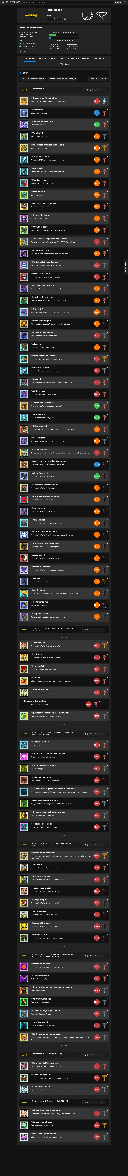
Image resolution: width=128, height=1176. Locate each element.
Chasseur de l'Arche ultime (44, 98)
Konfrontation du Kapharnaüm (46, 1034)
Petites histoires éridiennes (45, 262)
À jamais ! (36, 578)
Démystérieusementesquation (46, 1110)
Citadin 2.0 (37, 309)
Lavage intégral (39, 899)
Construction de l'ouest (43, 853)
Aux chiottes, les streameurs (45, 543)
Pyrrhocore (37, 654)
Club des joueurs (78, 58)
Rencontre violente (41, 964)
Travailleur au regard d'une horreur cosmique (53, 789)
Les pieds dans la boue (43, 297)
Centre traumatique (41, 999)
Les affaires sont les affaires (45, 485)
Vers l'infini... (38, 133)
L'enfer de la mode (40, 156)
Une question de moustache (45, 496)
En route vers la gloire (42, 121)
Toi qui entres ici (40, 1022)
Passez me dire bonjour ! (35, 701)
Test (62, 58)
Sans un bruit (38, 414)
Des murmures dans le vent (45, 800)
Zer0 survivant (39, 391)
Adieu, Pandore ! (40, 473)
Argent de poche (40, 689)
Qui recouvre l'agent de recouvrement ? (50, 713)
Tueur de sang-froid (41, 888)
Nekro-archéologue (41, 320)
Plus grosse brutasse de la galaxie (48, 145)
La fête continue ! (40, 742)
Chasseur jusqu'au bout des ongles (48, 812)
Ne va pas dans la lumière (44, 203)
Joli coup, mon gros (41, 777)
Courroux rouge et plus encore (46, 1010)
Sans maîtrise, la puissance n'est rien (49, 238)
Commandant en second (43, 356)
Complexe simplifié (41, 1086)
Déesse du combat (41, 567)
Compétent (37, 110)
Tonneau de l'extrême (42, 402)
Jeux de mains (39, 642)
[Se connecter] (125, 2)
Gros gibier (37, 379)
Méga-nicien (38, 168)
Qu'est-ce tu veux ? (41, 250)
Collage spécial (39, 426)
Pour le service (39, 180)
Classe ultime (38, 438)
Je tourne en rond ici (42, 824)
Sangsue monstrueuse (43, 1122)
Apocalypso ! (38, 555)
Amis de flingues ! (43, 215)
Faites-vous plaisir (41, 1075)
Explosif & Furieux (40, 975)
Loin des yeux (38, 508)
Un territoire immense (42, 332)
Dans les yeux (38, 192)
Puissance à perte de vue (44, 1134)
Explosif (36, 678)
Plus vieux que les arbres (44, 765)
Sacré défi (37, 864)
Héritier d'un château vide (44, 531)
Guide (42, 58)
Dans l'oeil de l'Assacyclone (45, 1063)
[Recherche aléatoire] (120, 2)
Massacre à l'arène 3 (41, 274)
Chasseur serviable (41, 876)
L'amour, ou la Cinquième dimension (49, 753)
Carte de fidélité (40, 449)
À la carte (36, 344)
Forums (64, 64)
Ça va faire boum (40, 227)
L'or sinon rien (42, 602)
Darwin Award (39, 590)
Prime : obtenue (39, 935)
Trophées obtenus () (61, 79)
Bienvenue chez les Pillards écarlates (49, 461)
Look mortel (38, 666)
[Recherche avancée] (118, 2)
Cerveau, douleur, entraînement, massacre (52, 987)
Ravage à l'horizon (41, 923)
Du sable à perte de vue (43, 285)
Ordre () (97, 79)
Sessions (98, 58)
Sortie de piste (39, 911)
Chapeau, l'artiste (40, 613)
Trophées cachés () (32, 79)
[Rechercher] (115, 2)
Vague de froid (39, 520)
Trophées (30, 58)
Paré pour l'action (40, 367)
